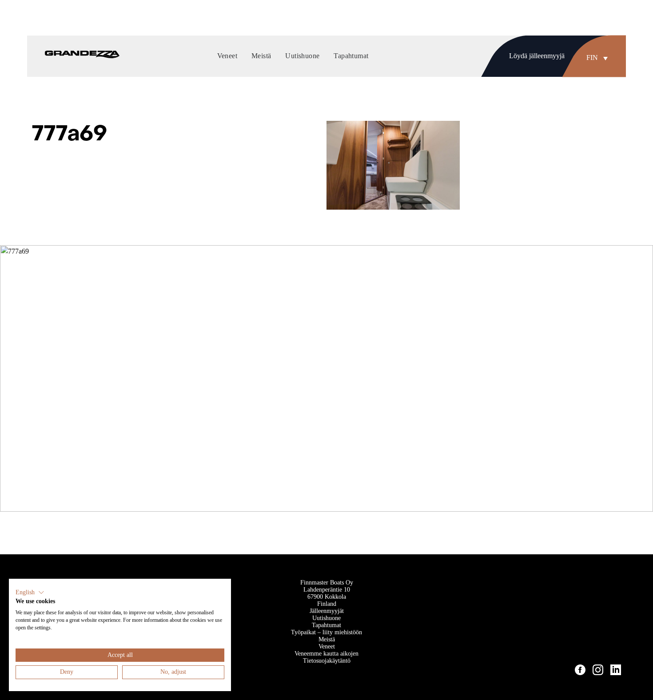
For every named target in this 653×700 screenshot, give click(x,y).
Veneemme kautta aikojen (326, 653)
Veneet (327, 646)
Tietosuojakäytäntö (326, 660)
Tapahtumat (326, 625)
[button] (599, 58)
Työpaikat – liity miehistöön (326, 632)
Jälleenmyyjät (327, 611)
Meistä (327, 639)
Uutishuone (326, 618)
